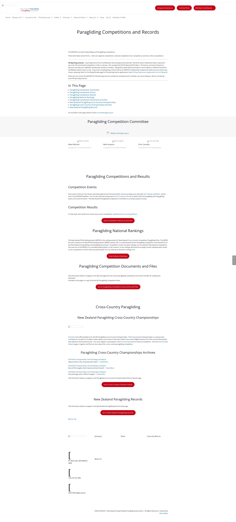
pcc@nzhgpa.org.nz (122, 133)
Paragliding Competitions (129, 461)
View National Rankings (118, 256)
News (158, 194)
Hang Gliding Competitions (130, 458)
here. (133, 250)
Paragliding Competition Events (83, 92)
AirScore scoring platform (128, 214)
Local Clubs (151, 454)
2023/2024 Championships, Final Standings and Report (87, 372)
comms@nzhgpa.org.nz (105, 113)
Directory (66, 18)
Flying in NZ (16, 18)
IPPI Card (124, 477)
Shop (102, 18)
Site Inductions (126, 446)
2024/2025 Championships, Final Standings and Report (87, 366)
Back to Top (72, 419)
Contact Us (98, 465)
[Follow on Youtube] (231, 7)
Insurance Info (30, 18)
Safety (56, 18)
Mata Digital (163, 513)
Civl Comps (120, 196)
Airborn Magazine (127, 473)
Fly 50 (108, 18)
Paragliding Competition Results (83, 95)
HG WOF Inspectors (101, 454)
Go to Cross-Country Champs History (118, 384)
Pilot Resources (44, 18)
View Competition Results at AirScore (118, 220)
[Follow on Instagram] (227, 7)
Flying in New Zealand (128, 442)
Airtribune (130, 196)
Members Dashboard (203, 8)
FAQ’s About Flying (153, 446)
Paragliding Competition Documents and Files (88, 100)
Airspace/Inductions (165, 8)
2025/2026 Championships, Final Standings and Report (87, 359)
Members (97, 442)
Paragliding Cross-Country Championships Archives (91, 105)
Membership (151, 458)
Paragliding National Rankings (82, 97)
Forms (123, 454)
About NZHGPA (99, 469)
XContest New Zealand (128, 342)
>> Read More (103, 362)
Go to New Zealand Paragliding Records (118, 413)
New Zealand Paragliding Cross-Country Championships (93, 102)
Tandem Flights (152, 450)
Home (8, 18)
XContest (71, 337)
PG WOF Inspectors (101, 450)
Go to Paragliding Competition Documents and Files (118, 287)
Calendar (150, 194)
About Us (92, 18)
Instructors (98, 446)
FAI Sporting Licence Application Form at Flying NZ (150, 72)
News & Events (79, 18)
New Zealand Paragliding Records (83, 107)
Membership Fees (153, 461)
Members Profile (119, 18)
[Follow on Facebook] (222, 7)
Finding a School (152, 442)
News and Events (127, 469)
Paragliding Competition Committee (84, 90)
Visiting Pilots (184, 8)
